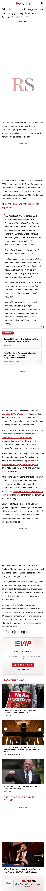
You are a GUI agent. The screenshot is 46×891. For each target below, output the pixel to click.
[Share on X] (3, 632)
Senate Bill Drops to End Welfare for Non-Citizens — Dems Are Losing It (20, 711)
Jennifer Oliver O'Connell (12, 754)
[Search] (42, 3)
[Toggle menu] (4, 3)
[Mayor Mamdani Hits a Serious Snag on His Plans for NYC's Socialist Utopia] (23, 854)
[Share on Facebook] (13, 632)
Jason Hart (6, 17)
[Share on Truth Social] (8, 632)
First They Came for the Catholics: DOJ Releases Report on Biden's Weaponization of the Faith (22, 749)
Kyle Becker (8, 715)
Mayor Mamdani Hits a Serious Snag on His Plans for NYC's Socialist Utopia (22, 870)
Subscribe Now (23, 669)
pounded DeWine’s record (14, 414)
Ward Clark (7, 791)
